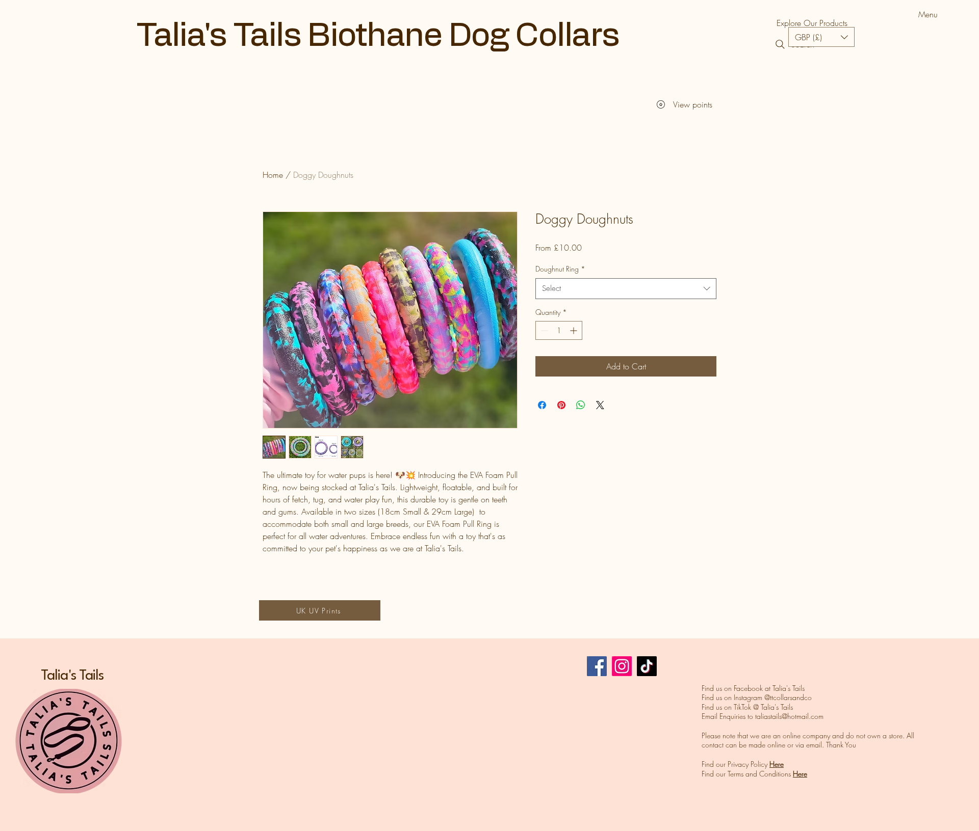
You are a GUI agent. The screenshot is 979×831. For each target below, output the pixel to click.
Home (273, 174)
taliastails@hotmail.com (789, 716)
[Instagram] (622, 666)
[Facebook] (597, 666)
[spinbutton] (559, 330)
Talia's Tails (72, 676)
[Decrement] (543, 330)
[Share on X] (600, 405)
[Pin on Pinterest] (561, 405)
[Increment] (574, 330)
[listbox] (821, 37)
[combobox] (625, 288)
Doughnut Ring (560, 269)
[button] (821, 37)
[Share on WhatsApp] (581, 405)
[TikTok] (647, 666)
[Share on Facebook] (542, 405)
